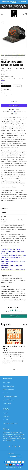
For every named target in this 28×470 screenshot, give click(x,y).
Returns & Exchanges (8, 386)
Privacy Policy (6, 382)
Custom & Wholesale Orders (10, 396)
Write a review (14, 316)
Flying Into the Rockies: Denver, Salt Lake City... (14, 347)
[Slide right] (17, 52)
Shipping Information (8, 389)
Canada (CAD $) (13, 456)
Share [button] (4, 216)
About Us (5, 413)
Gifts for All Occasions (8, 400)
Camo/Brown (16, 86)
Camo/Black (6, 86)
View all (25, 324)
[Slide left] (10, 52)
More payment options (14, 109)
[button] (2, 14)
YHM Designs (11, 467)
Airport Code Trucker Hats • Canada (10, 249)
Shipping (3, 76)
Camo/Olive (6, 89)
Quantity (3, 92)
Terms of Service (7, 393)
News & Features (7, 419)
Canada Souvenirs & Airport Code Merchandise (13, 255)
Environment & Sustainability (10, 423)
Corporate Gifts (7, 403)
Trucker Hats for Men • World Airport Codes (13, 269)
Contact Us (6, 416)
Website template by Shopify (17, 467)
